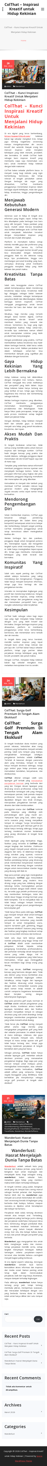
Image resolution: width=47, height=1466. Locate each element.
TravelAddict (25, 1129)
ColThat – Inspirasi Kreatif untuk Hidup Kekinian (22, 9)
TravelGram (35, 1129)
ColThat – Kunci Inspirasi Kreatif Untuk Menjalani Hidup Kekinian (21, 96)
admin (8, 86)
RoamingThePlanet (12, 1129)
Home (23, 40)
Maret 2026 (10, 1412)
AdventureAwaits (11, 1124)
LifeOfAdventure (25, 1126)
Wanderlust (20, 86)
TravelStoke (9, 1131)
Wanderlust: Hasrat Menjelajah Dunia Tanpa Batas (21, 1141)
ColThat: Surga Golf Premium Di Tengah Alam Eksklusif (22, 713)
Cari (6, 1314)
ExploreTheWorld (25, 1124)
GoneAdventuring (11, 1126)
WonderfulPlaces (31, 1131)
